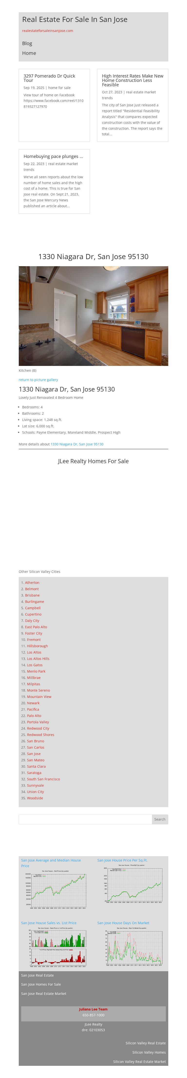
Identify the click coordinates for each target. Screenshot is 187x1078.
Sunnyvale (35, 785)
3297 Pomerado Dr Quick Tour (49, 78)
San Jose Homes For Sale (41, 984)
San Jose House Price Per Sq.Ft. (122, 860)
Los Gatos (35, 665)
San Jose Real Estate (37, 975)
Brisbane (32, 595)
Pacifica (33, 709)
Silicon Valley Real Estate (146, 1043)
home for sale (59, 87)
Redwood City (38, 728)
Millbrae (34, 677)
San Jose (34, 753)
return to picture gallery (38, 379)
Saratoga (34, 772)
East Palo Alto (36, 627)
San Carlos (35, 747)
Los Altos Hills (38, 658)
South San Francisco (43, 779)
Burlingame (34, 601)
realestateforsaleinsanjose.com (47, 30)
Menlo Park (36, 671)
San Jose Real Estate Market (43, 993)
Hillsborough (37, 646)
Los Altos (34, 652)
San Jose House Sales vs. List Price (48, 923)
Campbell (33, 608)
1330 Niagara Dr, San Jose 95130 (77, 444)
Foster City (33, 633)
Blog (27, 43)
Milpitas (33, 684)
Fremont (34, 639)
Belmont (32, 589)
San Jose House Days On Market (123, 923)
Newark (33, 703)
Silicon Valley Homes (149, 1052)
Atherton (32, 582)
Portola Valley (38, 722)
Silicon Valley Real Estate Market (139, 1061)
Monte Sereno (38, 690)
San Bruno (35, 741)
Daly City (32, 620)
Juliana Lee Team (93, 1009)
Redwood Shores (40, 734)
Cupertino (33, 614)
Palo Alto (34, 715)
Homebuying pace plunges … (53, 156)
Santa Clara (36, 766)
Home (29, 53)
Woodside (35, 798)
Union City (35, 791)
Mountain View (39, 696)
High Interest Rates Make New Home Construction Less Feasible (132, 80)
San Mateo (35, 760)
